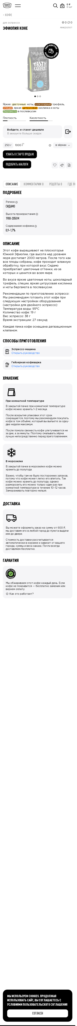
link (5, 348)
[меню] (18, 5)
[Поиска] (55, 6)
